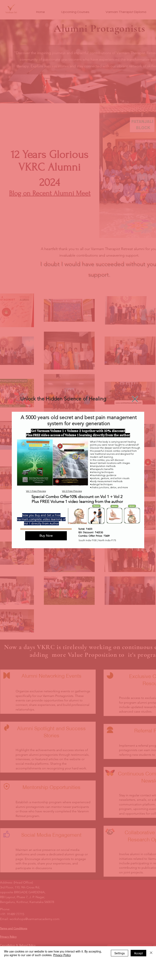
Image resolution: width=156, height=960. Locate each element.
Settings (119, 953)
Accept (138, 953)
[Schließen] (151, 953)
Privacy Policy (62, 955)
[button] (135, 399)
